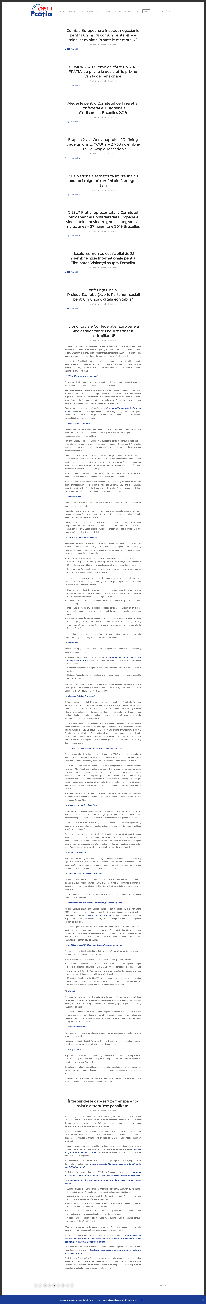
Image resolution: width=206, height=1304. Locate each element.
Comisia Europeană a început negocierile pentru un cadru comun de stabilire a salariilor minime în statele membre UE (103, 35)
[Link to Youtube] (162, 11)
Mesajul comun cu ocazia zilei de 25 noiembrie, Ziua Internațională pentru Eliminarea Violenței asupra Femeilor (103, 258)
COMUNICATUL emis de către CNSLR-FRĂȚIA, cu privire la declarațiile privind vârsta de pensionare (103, 71)
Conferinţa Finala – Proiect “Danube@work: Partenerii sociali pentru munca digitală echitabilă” (103, 294)
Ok (142, 1300)
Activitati (103, 45)
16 (58, 1285)
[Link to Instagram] (170, 11)
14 (49, 1285)
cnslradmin (113, 45)
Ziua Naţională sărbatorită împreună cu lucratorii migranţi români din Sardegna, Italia (103, 181)
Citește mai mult (71, 49)
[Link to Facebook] (166, 11)
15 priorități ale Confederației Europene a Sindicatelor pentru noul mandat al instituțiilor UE (103, 331)
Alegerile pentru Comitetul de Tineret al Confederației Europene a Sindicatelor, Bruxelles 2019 (103, 108)
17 (63, 1285)
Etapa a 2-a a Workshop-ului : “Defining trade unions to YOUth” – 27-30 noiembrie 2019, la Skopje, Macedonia (103, 144)
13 (45, 1285)
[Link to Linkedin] (173, 11)
